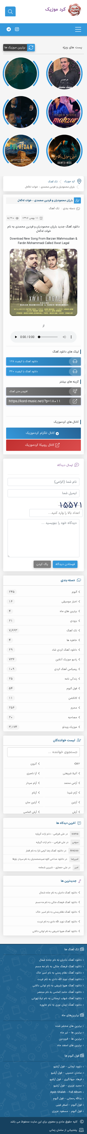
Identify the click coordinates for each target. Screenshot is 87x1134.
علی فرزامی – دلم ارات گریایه (50, 834)
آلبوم (74, 592)
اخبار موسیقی (69, 602)
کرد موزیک (69, 181)
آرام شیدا (72, 793)
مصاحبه (72, 717)
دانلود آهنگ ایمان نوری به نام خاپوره (61, 1005)
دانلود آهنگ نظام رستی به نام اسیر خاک (56, 912)
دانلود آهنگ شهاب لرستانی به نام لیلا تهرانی (56, 999)
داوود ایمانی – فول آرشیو (67, 1067)
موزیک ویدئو (69, 727)
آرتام (34, 793)
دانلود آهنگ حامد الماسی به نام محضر (59, 992)
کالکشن (72, 698)
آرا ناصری (32, 773)
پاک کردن (42, 564)
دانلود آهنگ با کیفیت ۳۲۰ (24, 371)
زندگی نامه (71, 679)
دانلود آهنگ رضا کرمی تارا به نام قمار (44, 851)
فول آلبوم (72, 688)
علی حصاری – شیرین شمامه (53, 867)
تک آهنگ (72, 631)
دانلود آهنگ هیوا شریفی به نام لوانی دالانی (55, 931)
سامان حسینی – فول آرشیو (66, 1073)
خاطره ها (72, 640)
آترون (33, 764)
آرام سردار (31, 783)
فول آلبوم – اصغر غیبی (69, 1105)
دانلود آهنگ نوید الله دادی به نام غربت (57, 922)
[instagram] (17, 29)
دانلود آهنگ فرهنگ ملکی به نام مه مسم (56, 902)
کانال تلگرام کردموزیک (41, 433)
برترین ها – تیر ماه (71, 1033)
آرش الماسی (30, 812)
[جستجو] (10, 12)
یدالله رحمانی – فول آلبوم (67, 1099)
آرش (74, 812)
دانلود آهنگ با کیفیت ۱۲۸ (24, 361)
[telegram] (8, 29)
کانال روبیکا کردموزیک (40, 445)
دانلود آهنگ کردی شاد (64, 650)
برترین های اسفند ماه (69, 1046)
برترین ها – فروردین (70, 1039)
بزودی (73, 621)
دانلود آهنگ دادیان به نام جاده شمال (58, 893)
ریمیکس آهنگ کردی (65, 669)
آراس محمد (70, 783)
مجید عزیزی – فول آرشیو (67, 1086)
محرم (74, 708)
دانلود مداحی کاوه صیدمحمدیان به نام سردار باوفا (38, 859)
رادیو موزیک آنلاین (66, 660)
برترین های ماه (68, 611)
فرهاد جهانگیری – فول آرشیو (66, 1080)
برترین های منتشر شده (68, 1026)
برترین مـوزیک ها (14, 47)
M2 (78, 764)
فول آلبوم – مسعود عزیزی (67, 1111)
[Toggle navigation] (78, 29)
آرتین (74, 802)
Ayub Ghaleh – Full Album (66, 1092)
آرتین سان (31, 802)
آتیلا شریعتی (70, 773)
